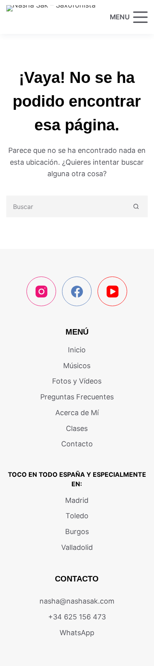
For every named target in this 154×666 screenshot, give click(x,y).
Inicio (77, 350)
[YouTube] (112, 291)
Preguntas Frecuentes (77, 397)
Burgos (77, 531)
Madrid (76, 500)
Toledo (77, 516)
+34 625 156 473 (77, 617)
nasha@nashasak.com (77, 601)
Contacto (77, 444)
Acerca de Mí (77, 412)
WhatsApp (77, 632)
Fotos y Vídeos (76, 381)
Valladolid (77, 547)
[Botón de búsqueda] (136, 206)
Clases (77, 428)
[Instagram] (41, 291)
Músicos (76, 365)
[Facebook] (77, 291)
